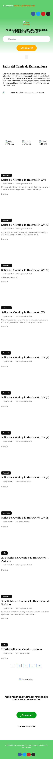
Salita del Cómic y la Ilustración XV (23, 312)
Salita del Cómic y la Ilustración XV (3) (25, 437)
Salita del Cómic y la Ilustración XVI (23, 179)
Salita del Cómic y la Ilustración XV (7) (25, 224)
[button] (26, 57)
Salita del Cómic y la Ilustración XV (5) (25, 357)
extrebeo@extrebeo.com (24, 6)
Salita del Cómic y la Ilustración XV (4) (25, 397)
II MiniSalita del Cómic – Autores (21, 649)
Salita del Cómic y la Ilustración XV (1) (25, 517)
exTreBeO (8, 184)
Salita (4, 553)
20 (39, 665)
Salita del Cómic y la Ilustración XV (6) (25, 269)
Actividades (6, 175)
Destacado (6, 353)
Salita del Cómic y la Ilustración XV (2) (25, 477)
